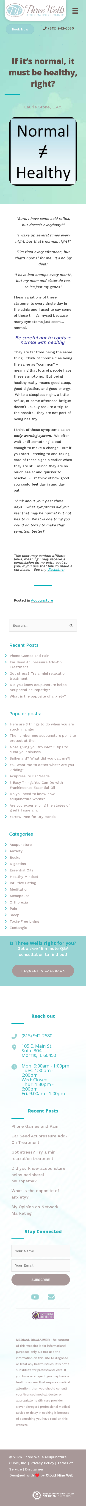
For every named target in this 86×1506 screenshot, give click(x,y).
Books (15, 858)
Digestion (18, 864)
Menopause (19, 896)
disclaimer (55, 569)
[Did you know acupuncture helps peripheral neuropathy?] (40, 1176)
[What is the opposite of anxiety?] (40, 1195)
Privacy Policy (42, 1463)
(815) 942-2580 (61, 28)
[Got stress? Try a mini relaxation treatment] (40, 1156)
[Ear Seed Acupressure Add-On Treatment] (40, 1140)
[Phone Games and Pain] (40, 1127)
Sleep (14, 915)
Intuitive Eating (23, 883)
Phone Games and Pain (29, 656)
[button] (43, 971)
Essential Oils (21, 870)
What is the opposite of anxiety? (38, 696)
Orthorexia (19, 902)
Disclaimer (34, 1469)
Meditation (19, 889)
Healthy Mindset (24, 877)
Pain (13, 909)
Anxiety (16, 851)
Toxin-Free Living (24, 921)
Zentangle (18, 928)
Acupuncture (42, 600)
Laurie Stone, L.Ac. (43, 106)
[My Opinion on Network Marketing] (40, 1211)
